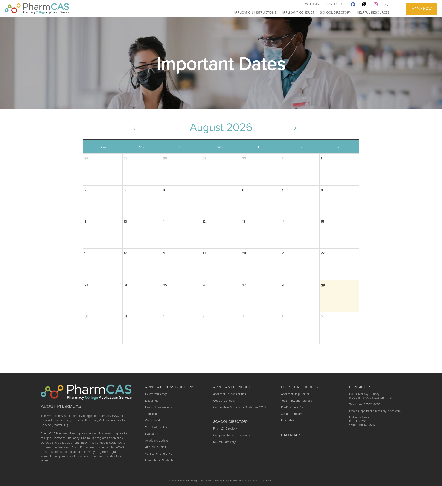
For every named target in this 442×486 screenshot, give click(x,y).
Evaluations (152, 434)
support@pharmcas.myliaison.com (379, 411)
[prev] (134, 128)
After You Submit (155, 447)
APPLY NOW (422, 8)
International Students (159, 460)
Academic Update (156, 440)
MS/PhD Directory (224, 442)
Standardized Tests (157, 427)
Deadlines (151, 400)
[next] (295, 128)
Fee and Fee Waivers (158, 407)
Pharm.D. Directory (225, 428)
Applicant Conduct (298, 12)
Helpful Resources (373, 12)
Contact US (360, 387)
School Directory (335, 12)
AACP (268, 480)
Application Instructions (255, 12)
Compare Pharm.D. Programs (231, 435)
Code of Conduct (224, 400)
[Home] (37, 8)
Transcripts (152, 414)
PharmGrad (288, 420)
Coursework (152, 420)
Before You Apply (156, 394)
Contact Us (334, 4)
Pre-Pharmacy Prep (293, 407)
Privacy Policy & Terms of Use (231, 480)
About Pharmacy (291, 414)
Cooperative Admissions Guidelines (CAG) (239, 407)
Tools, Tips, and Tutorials (296, 400)
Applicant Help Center (295, 394)
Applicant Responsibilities (229, 394)
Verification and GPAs (158, 453)
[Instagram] (375, 5)
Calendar (312, 4)
